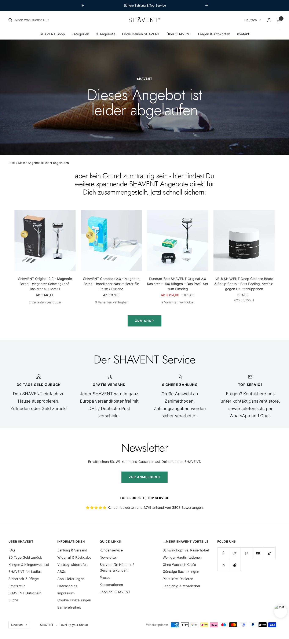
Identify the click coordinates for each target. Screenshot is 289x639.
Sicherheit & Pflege (23, 579)
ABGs (61, 571)
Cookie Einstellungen (74, 600)
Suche (13, 600)
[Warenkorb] (278, 20)
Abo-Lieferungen (70, 579)
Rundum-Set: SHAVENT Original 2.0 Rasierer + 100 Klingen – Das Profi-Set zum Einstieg (177, 284)
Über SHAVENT (179, 34)
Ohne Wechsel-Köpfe (179, 564)
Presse (105, 577)
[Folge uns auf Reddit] (235, 565)
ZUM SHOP (144, 320)
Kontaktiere (254, 393)
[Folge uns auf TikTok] (269, 553)
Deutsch (250, 20)
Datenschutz (67, 586)
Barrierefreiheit (69, 607)
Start (11, 163)
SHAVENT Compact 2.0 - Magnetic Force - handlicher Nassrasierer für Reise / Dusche (111, 284)
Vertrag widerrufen (72, 564)
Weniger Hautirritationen (182, 557)
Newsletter (108, 557)
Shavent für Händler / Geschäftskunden (117, 567)
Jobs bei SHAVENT (115, 592)
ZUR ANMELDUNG (144, 477)
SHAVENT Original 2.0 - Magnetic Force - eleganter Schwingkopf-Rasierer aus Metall (45, 284)
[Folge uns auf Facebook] (223, 553)
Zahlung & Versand (72, 550)
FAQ (11, 550)
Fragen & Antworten (214, 34)
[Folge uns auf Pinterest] (246, 553)
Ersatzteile (16, 586)
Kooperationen (111, 585)
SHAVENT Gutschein (24, 593)
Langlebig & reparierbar (181, 586)
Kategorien (80, 34)
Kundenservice (111, 550)
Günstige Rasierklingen (181, 571)
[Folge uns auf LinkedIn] (223, 565)
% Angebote (105, 34)
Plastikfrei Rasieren (178, 579)
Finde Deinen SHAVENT (141, 34)
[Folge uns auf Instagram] (235, 553)
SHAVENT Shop (52, 34)
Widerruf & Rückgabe (74, 557)
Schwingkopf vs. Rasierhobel (186, 550)
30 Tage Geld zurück (25, 557)
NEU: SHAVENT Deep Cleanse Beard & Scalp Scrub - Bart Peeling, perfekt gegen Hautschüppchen (244, 284)
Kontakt (243, 34)
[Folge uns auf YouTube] (258, 553)
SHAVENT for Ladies (24, 571)
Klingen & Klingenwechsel (28, 564)
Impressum (66, 593)
